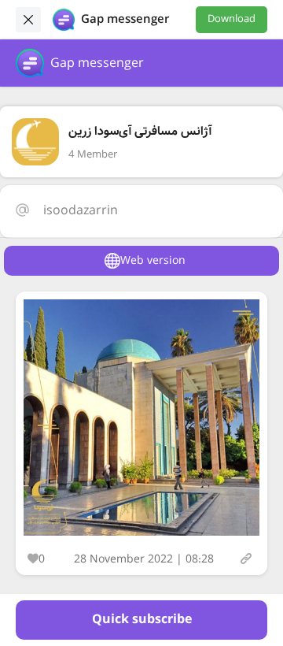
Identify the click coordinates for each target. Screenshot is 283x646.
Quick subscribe (142, 619)
